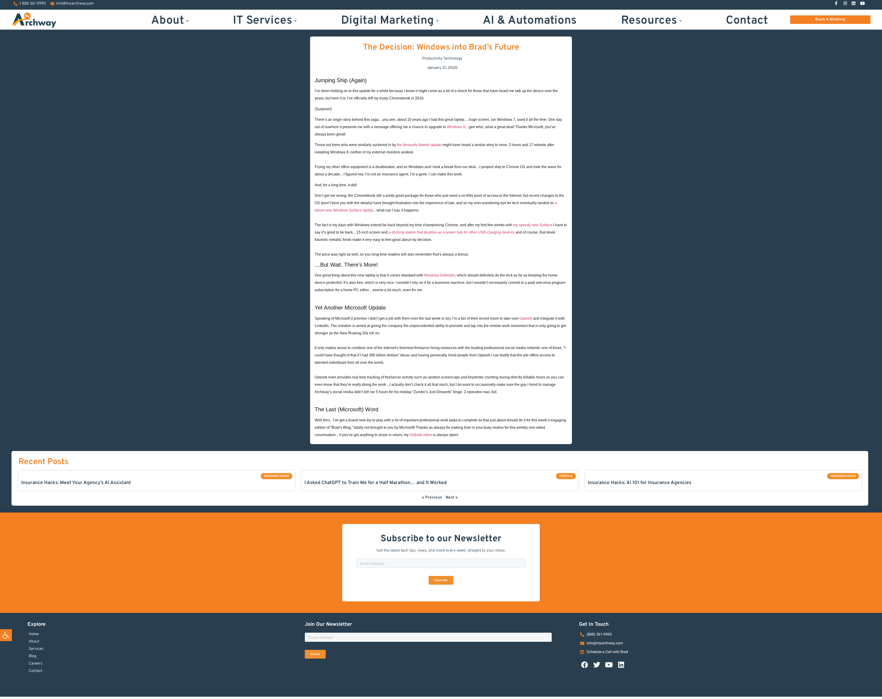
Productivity (432, 58)
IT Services (262, 20)
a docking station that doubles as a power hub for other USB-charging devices (451, 232)
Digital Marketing (387, 20)
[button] (6, 635)
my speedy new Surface (532, 225)
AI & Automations (530, 20)
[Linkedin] (621, 664)
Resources (649, 20)
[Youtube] (608, 664)
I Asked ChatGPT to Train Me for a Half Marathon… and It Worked (375, 483)
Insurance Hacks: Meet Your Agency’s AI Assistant (76, 483)
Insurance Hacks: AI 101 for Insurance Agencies (639, 483)
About (167, 20)
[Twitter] (596, 664)
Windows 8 (456, 127)
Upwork (526, 318)
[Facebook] (584, 664)
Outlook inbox (421, 435)
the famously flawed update (419, 145)
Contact (747, 20)
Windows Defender (439, 275)
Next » (452, 497)
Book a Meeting (830, 19)
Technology (453, 58)
